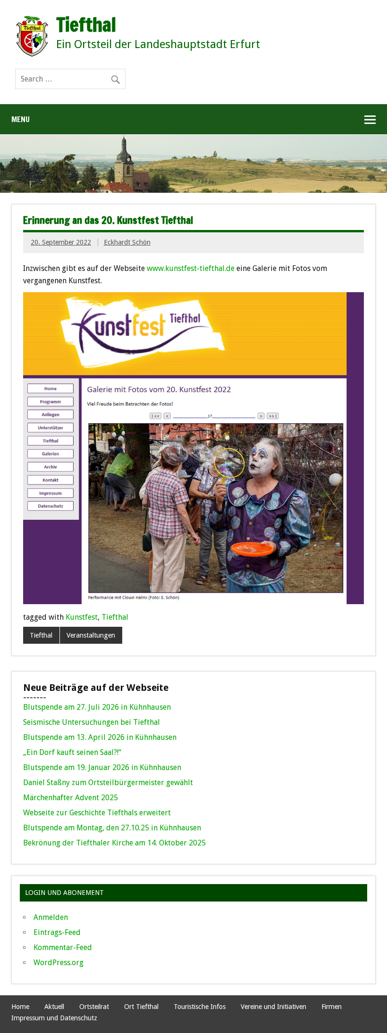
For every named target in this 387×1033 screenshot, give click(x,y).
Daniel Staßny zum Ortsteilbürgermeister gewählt (108, 782)
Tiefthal (114, 617)
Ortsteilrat (94, 1006)
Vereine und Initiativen (273, 1006)
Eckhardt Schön (127, 242)
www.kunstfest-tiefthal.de (191, 268)
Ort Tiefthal (141, 1006)
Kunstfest (82, 617)
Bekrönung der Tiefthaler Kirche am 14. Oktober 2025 (114, 842)
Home (20, 1006)
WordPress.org (59, 962)
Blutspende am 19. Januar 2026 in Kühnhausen (102, 767)
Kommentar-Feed (63, 947)
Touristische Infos (200, 1006)
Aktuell (54, 1006)
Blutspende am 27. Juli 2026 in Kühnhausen (97, 707)
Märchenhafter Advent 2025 (70, 797)
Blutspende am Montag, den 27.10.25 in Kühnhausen (112, 827)
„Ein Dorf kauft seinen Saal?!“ (72, 752)
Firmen (331, 1006)
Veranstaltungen (91, 635)
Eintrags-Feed (57, 932)
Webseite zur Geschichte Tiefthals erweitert (97, 812)
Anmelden (51, 917)
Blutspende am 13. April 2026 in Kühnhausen (100, 737)
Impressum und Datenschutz (54, 1018)
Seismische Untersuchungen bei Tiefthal (91, 722)
